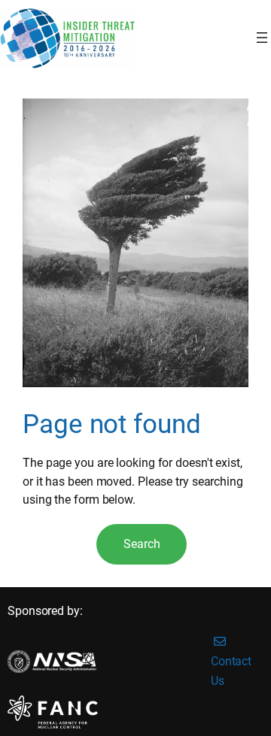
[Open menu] (262, 38)
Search (141, 544)
